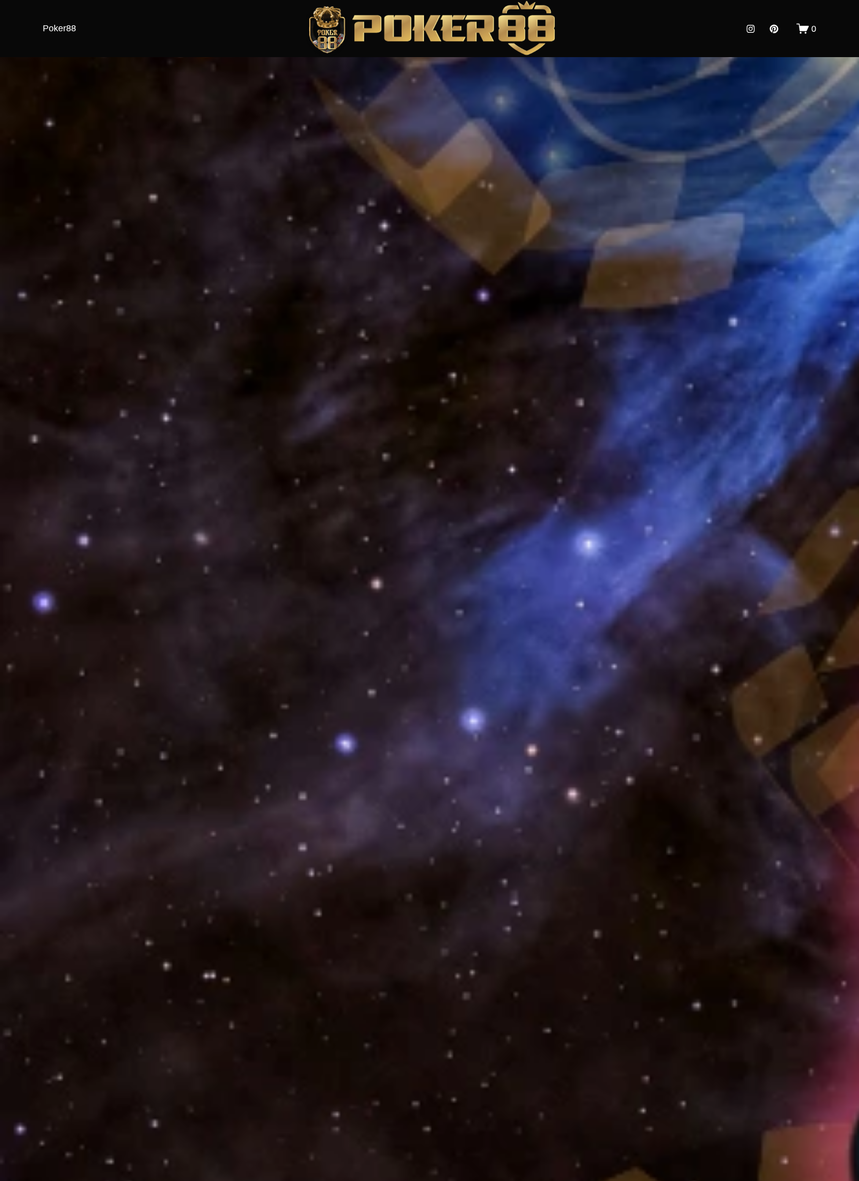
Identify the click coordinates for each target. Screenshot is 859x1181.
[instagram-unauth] (751, 29)
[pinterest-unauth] (774, 29)
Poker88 (59, 28)
